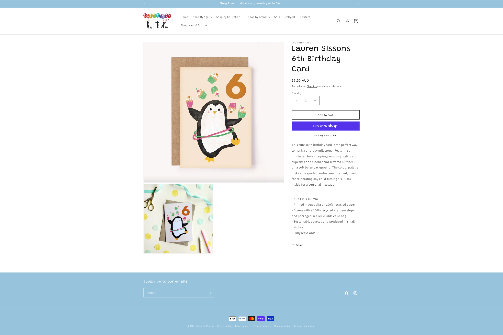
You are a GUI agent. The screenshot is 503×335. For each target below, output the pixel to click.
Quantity (297, 93)
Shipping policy (282, 326)
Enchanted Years (204, 326)
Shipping (312, 86)
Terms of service (261, 326)
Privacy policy (242, 326)
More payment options (326, 135)
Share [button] (300, 245)
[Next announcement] (358, 3)
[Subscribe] (209, 292)
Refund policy (224, 326)
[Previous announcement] (144, 3)
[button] (202, 17)
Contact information (304, 326)
